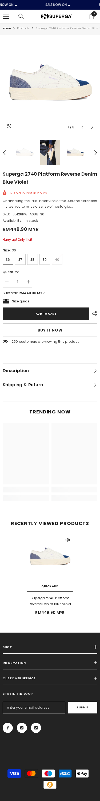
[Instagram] (22, 728)
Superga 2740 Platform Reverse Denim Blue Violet (50, 601)
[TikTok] (36, 728)
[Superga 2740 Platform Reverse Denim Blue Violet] (50, 558)
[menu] (6, 16)
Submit (83, 707)
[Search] (21, 16)
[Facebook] (8, 728)
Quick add (50, 586)
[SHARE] (93, 313)
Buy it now (50, 330)
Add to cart (46, 314)
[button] (82, 127)
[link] (26, 489)
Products (23, 28)
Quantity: (11, 272)
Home (7, 28)
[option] (50, 85)
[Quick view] (68, 540)
